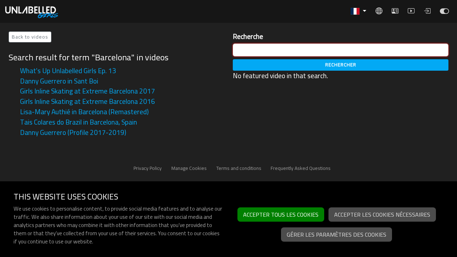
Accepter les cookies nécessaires (382, 214)
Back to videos (30, 36)
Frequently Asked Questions (301, 168)
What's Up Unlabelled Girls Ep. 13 (68, 70)
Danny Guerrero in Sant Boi (59, 81)
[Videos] (444, 13)
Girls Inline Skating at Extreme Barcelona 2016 (87, 101)
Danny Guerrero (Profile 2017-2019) (73, 132)
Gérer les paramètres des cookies (336, 234)
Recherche (248, 36)
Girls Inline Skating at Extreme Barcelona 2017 (87, 91)
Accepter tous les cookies (280, 214)
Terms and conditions (238, 168)
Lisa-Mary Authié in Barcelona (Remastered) (84, 111)
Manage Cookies (189, 168)
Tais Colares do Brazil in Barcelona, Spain (78, 122)
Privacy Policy (148, 168)
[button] (358, 11)
